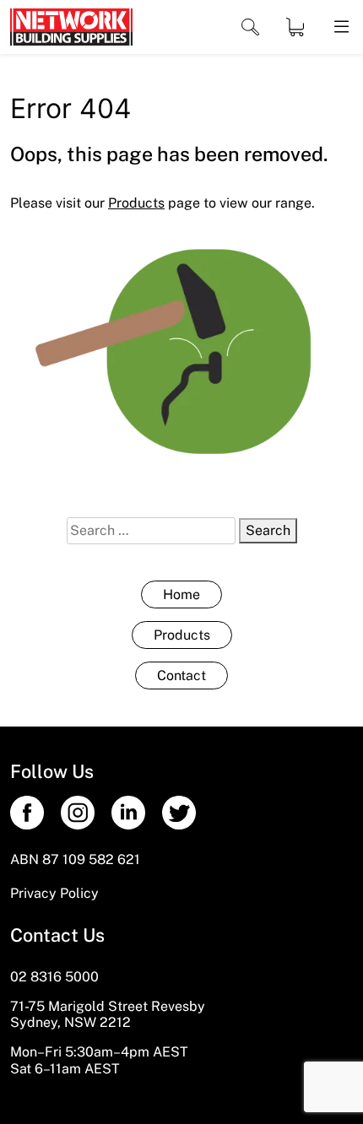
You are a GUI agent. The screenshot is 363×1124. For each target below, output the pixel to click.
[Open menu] (340, 27)
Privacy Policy (54, 893)
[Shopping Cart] (295, 27)
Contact (181, 675)
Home (181, 594)
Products (182, 635)
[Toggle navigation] (250, 27)
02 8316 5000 (54, 977)
